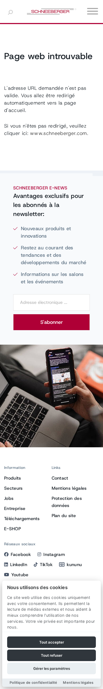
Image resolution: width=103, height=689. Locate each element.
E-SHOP (12, 529)
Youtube (19, 575)
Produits (12, 478)
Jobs (8, 498)
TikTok (46, 564)
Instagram (54, 554)
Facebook (21, 554)
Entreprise (14, 508)
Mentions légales (69, 488)
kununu (74, 564)
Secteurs (13, 488)
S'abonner (51, 322)
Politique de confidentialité (33, 683)
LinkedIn (18, 564)
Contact (60, 478)
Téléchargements (22, 518)
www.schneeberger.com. (59, 133)
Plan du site (64, 515)
